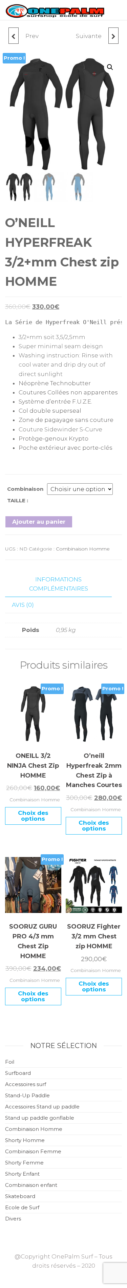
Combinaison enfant (31, 1185)
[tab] (63, 584)
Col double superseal (50, 410)
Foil (9, 1062)
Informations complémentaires (58, 584)
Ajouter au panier (38, 521)
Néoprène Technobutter (55, 383)
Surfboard (18, 1073)
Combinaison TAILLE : (25, 495)
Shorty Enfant (22, 1174)
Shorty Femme (24, 1162)
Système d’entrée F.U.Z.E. (55, 401)
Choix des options (33, 815)
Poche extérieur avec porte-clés (65, 447)
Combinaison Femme (33, 1151)
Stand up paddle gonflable (39, 1118)
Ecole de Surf (22, 1207)
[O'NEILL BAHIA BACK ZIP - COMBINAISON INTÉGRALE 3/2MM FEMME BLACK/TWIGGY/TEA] (113, 35)
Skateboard (20, 1196)
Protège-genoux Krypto (53, 438)
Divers (13, 1218)
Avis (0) (23, 604)
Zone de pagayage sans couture (66, 419)
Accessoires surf (25, 1084)
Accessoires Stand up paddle (42, 1106)
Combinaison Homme (83, 549)
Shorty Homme (25, 1140)
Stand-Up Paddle (27, 1095)
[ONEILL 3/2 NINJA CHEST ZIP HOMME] (13, 35)
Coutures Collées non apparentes (68, 392)
